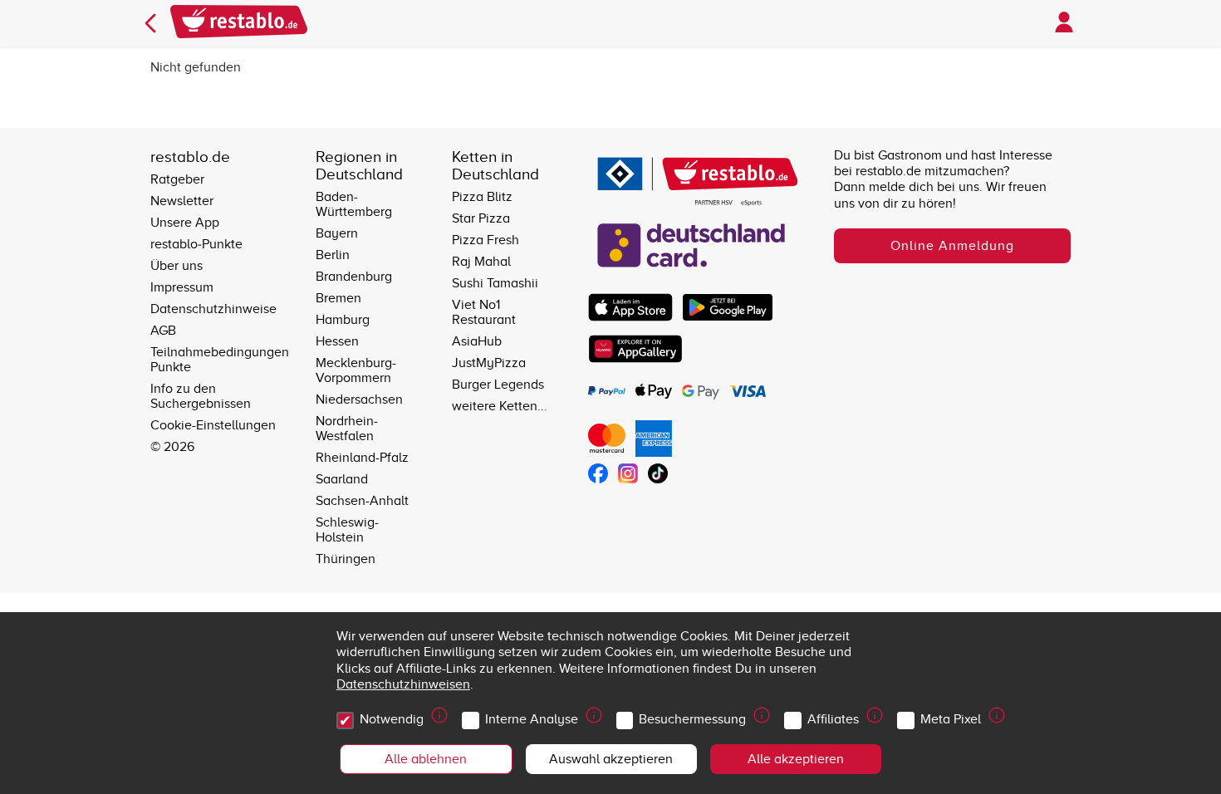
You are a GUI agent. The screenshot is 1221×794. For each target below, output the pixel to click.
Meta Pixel (950, 719)
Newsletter (181, 201)
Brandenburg (354, 276)
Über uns (176, 265)
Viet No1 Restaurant (484, 312)
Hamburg (343, 319)
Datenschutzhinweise (213, 308)
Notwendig (392, 719)
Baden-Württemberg (354, 204)
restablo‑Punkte (196, 244)
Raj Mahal (481, 261)
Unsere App (184, 222)
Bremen (338, 298)
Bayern (337, 233)
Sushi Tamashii (495, 283)
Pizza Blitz (482, 196)
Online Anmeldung (952, 245)
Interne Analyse (531, 719)
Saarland (342, 479)
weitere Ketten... (499, 406)
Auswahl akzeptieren (611, 759)
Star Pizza (481, 218)
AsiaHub (477, 341)
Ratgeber (177, 179)
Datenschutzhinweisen (403, 684)
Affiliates (833, 719)
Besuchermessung (692, 719)
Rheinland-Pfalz (362, 457)
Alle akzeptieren (796, 759)
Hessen (337, 341)
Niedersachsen (359, 399)
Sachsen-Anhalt (362, 500)
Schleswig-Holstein (347, 530)
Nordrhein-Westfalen (347, 429)
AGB (163, 330)
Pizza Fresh (485, 240)
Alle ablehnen (426, 759)
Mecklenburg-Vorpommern (356, 370)
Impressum (181, 287)
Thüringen (345, 558)
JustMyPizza (489, 362)
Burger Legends (498, 384)
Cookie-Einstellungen (213, 425)
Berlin (333, 255)
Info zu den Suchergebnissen (200, 396)
